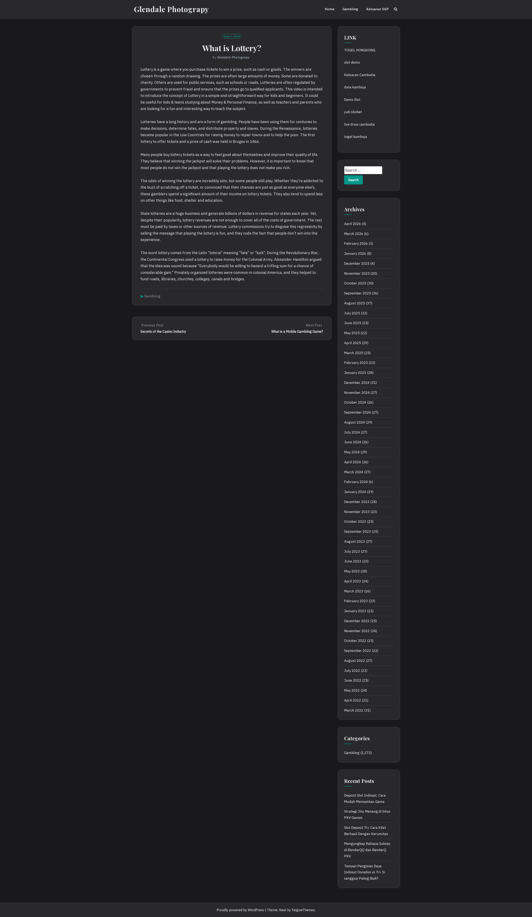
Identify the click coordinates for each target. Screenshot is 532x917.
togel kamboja (355, 136)
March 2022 (353, 710)
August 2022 (354, 660)
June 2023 (352, 561)
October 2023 (355, 521)
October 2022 (355, 640)
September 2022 (357, 650)
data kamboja (355, 87)
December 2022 (356, 621)
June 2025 (352, 323)
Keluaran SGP (377, 9)
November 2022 (357, 631)
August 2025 (354, 303)
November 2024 (357, 392)
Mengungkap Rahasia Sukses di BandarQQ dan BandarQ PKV (367, 849)
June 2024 (352, 442)
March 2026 (353, 233)
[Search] (396, 9)
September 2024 (357, 412)
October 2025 (355, 283)
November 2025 (357, 273)
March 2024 (353, 472)
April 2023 (352, 581)
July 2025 (352, 313)
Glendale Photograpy (171, 9)
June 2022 (352, 680)
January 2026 (355, 253)
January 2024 (355, 491)
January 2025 (355, 372)
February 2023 (356, 601)
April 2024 (352, 462)
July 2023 (352, 551)
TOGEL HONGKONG (359, 50)
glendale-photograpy (233, 57)
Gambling (350, 9)
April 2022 (352, 700)
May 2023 (352, 571)
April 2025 (352, 343)
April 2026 (352, 223)
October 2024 (355, 402)
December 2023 (356, 501)
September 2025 (357, 293)
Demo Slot (352, 99)
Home (330, 9)
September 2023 (357, 531)
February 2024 (356, 482)
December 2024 (356, 382)
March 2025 (353, 353)
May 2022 (352, 690)
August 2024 (354, 422)
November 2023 (357, 511)
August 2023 (354, 541)
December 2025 (356, 263)
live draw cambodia (359, 124)
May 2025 (352, 333)
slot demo (352, 62)
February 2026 (356, 243)
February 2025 (356, 362)
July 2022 (352, 670)
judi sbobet (353, 112)
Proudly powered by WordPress (240, 910)
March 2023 (353, 591)
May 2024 (352, 452)
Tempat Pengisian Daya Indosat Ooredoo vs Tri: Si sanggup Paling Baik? (364, 872)
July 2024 (352, 432)
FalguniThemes (303, 910)
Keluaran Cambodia (359, 75)
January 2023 (355, 611)
